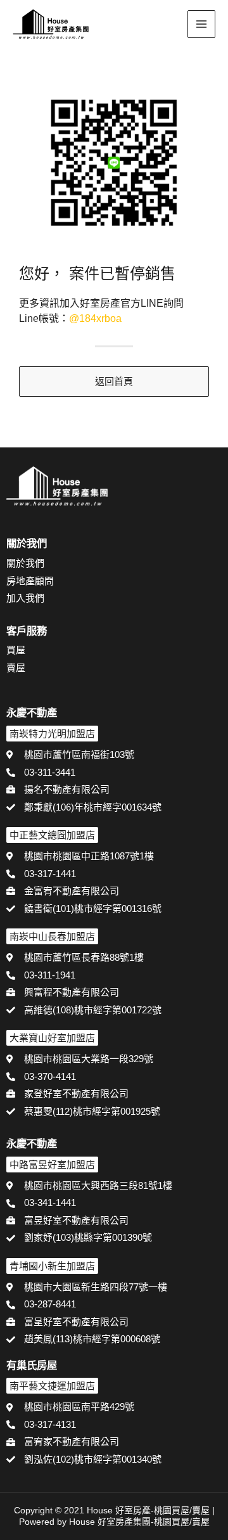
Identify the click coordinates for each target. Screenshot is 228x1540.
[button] (168, 25)
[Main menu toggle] (201, 24)
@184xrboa (95, 318)
